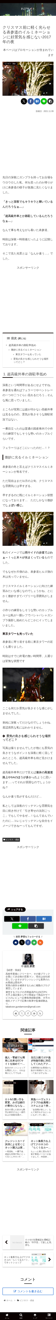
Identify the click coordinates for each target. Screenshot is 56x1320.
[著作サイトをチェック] (16, 942)
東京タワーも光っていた (28, 354)
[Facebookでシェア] (31, 101)
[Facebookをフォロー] (28, 942)
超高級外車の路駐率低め (22, 345)
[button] (50, 101)
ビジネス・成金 (12, 840)
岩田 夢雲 (29, 966)
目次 (14, 338)
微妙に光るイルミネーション (26, 349)
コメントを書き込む (29, 1291)
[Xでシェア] (24, 101)
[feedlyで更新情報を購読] (34, 942)
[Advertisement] (28, 143)
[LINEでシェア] (44, 101)
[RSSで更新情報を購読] (40, 942)
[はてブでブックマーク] (37, 101)
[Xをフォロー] (22, 942)
